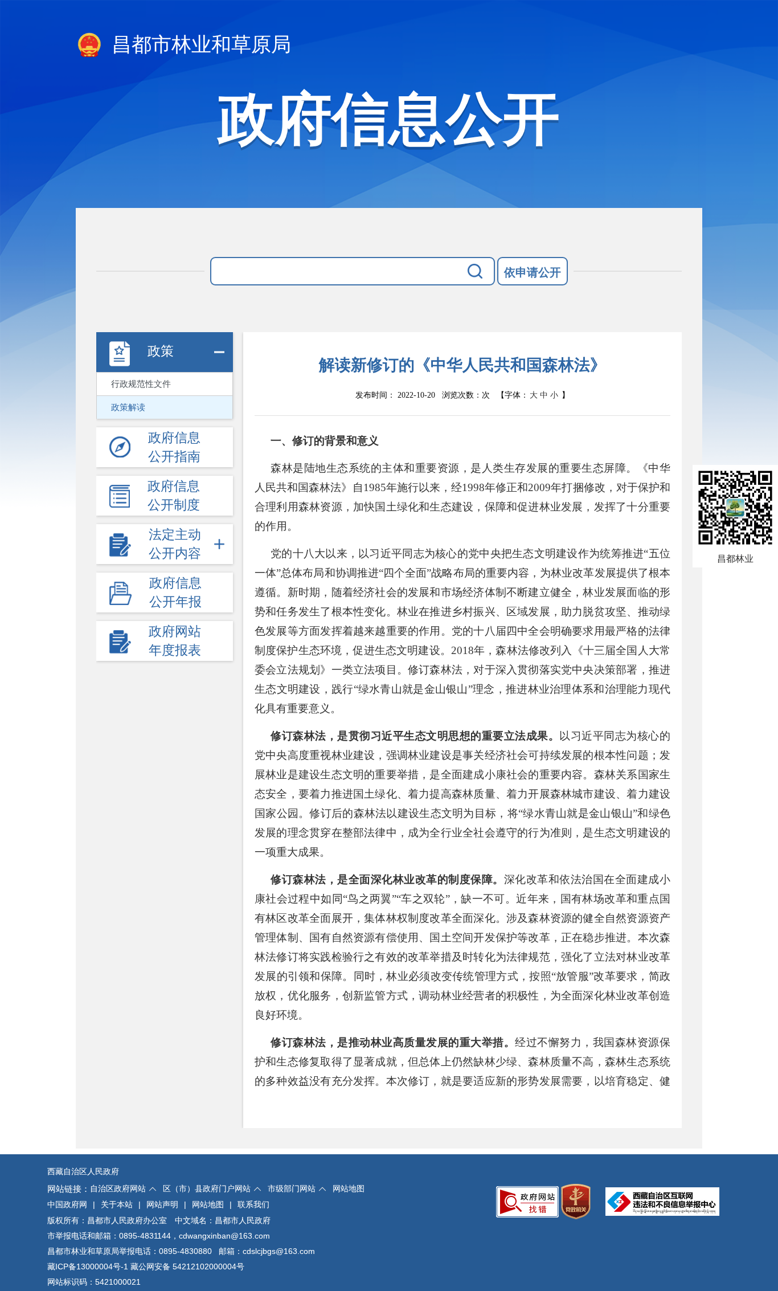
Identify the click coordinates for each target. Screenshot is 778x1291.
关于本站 (117, 1204)
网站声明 (162, 1204)
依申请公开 (532, 272)
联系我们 (253, 1204)
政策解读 (128, 407)
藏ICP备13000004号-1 (87, 1266)
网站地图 (349, 1188)
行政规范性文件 (141, 384)
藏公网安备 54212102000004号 (187, 1266)
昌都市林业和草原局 (199, 45)
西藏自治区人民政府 (83, 1171)
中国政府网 (67, 1204)
